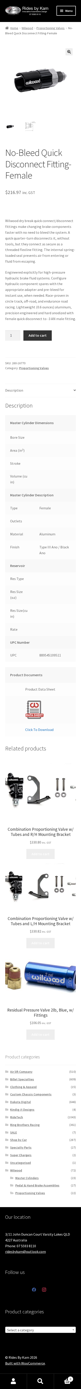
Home (14, 28)
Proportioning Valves (50, 28)
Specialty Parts (21, 1147)
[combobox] (40, 1330)
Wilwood (27, 28)
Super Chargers (21, 1155)
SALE (13, 1132)
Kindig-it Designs (22, 1110)
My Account (13, 1381)
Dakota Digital (20, 1102)
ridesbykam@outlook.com (25, 1251)
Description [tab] (14, 390)
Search (40, 1381)
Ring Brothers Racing (25, 1125)
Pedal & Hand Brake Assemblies (37, 1185)
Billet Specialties (22, 1079)
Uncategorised (20, 1163)
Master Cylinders (27, 1178)
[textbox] (40, 1330)
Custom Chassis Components (31, 1094)
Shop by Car (18, 1140)
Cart (62, 1377)
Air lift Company (21, 1072)
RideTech (16, 1117)
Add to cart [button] (41, 854)
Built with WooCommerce (25, 1363)
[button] (69, 51)
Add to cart (38, 335)
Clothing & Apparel (23, 1087)
